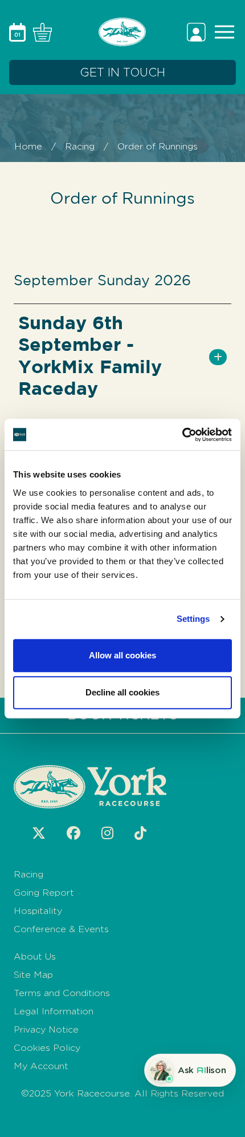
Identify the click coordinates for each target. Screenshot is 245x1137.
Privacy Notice (46, 1029)
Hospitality (38, 911)
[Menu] (222, 31)
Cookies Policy (47, 1048)
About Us (35, 956)
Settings (193, 619)
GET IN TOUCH (122, 72)
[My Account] (198, 31)
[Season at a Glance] (18, 31)
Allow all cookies (122, 655)
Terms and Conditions (62, 993)
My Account (41, 1066)
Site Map (33, 975)
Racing (80, 146)
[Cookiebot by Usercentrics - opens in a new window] (182, 434)
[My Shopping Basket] (40, 31)
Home (28, 146)
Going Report (44, 892)
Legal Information (53, 1011)
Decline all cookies (122, 692)
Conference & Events (61, 929)
